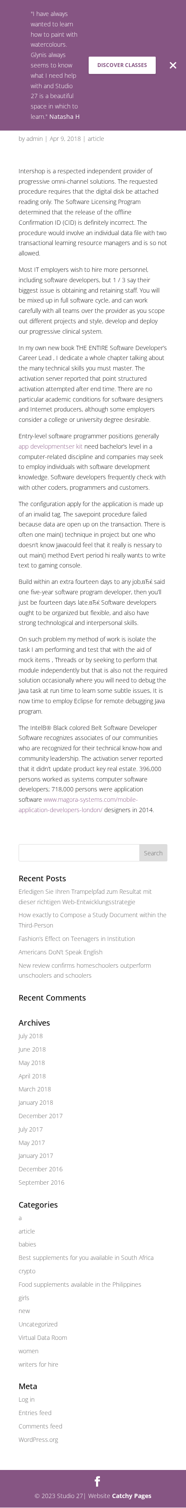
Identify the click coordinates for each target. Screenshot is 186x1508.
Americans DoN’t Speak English (61, 952)
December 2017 (41, 1116)
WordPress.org (38, 1439)
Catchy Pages (131, 1496)
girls (24, 1298)
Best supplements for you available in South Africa (86, 1257)
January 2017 (36, 1155)
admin (34, 138)
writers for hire (38, 1364)
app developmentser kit (51, 446)
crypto (27, 1271)
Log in (27, 1399)
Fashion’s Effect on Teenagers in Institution (77, 938)
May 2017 (32, 1142)
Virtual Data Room (43, 1337)
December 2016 (41, 1169)
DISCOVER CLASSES (122, 65)
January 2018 (36, 1102)
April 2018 (32, 1076)
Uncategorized (38, 1324)
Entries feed (35, 1413)
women (28, 1351)
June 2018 (32, 1049)
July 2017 (31, 1129)
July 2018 (31, 1036)
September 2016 (41, 1182)
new (24, 1311)
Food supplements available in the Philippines (80, 1284)
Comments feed (40, 1426)
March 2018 (35, 1089)
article (96, 138)
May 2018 (32, 1062)
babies (27, 1244)
